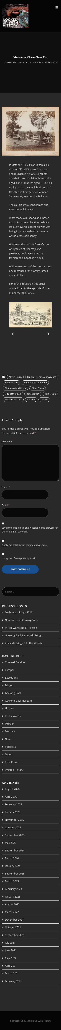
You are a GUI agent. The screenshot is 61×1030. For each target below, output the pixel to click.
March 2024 (12, 858)
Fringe (8, 685)
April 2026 (11, 796)
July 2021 (10, 942)
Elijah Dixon (37, 388)
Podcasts (10, 746)
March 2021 (12, 973)
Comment (8, 441)
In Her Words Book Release (21, 628)
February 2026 (13, 804)
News (8, 739)
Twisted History (14, 770)
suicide (44, 399)
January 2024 (12, 866)
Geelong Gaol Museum (18, 700)
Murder (9, 723)
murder (31, 399)
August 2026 (12, 789)
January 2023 (12, 896)
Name (6, 487)
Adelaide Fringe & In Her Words (23, 643)
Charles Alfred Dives (15, 388)
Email (6, 505)
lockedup (24, 62)
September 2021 (14, 935)
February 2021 (13, 981)
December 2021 (14, 919)
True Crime (11, 762)
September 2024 (14, 850)
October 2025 (13, 827)
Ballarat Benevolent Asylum (41, 376)
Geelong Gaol (13, 693)
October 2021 (13, 927)
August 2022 (12, 904)
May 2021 (10, 958)
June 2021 (10, 950)
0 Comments (51, 62)
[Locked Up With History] (15, 16)
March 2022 (12, 912)
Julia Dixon (50, 393)
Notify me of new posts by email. (19, 558)
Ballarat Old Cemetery (35, 382)
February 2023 (13, 889)
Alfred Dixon (15, 376)
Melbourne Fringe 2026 (18, 612)
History (9, 708)
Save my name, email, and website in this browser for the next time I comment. (30, 529)
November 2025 (14, 820)
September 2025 (14, 835)
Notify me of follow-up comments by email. (24, 544)
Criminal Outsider (15, 662)
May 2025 (10, 843)
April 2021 (11, 965)
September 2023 (14, 873)
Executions (11, 677)
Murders (37, 62)
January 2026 (12, 812)
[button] (13, 334)
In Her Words (13, 716)
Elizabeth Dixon (13, 393)
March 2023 (12, 881)
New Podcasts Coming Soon (21, 620)
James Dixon (32, 393)
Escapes (10, 670)
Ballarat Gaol (11, 382)
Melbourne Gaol (13, 399)
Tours (8, 754)
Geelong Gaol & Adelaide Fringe (23, 635)
